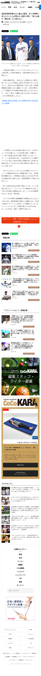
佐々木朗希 (22, 22)
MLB (15, 7)
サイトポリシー (13, 660)
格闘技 (30, 7)
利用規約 (21, 660)
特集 (20, 582)
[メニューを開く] (38, 2)
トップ (3, 7)
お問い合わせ (6, 653)
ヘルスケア (20, 571)
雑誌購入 (34, 653)
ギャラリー (20, 585)
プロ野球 (6, 22)
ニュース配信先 (16, 653)
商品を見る (20, 465)
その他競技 (20, 568)
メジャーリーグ (14, 22)
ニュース (29, 22)
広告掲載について (16, 656)
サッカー (22, 7)
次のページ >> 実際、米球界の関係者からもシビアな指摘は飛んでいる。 (20, 220)
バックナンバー (20, 575)
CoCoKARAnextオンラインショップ (20, 473)
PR (20, 578)
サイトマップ (28, 660)
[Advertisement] (20, 128)
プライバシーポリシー (28, 656)
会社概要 (7, 656)
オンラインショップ (10, 629)
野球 (9, 7)
